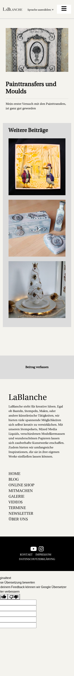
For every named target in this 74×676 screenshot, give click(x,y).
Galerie (16, 497)
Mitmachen (21, 491)
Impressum (43, 554)
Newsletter (21, 514)
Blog (14, 480)
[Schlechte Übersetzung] (14, 597)
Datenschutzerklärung (37, 559)
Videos (16, 502)
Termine (17, 508)
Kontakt (26, 554)
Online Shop (21, 485)
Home (14, 474)
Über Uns (18, 519)
